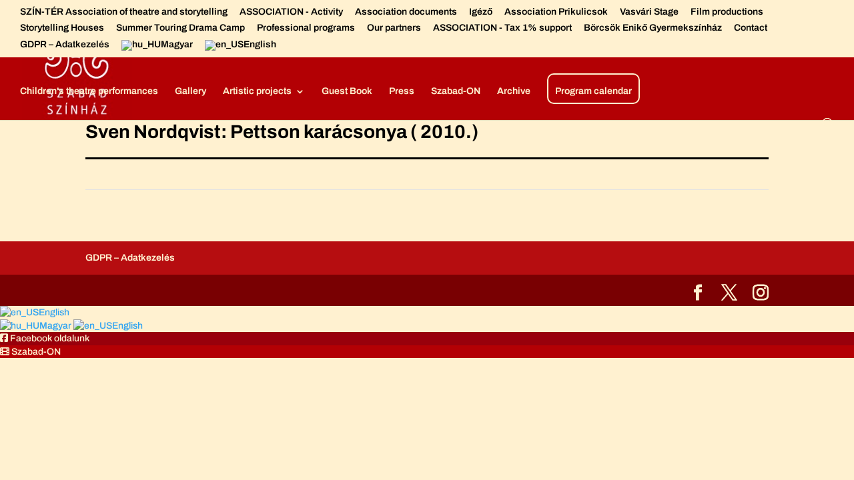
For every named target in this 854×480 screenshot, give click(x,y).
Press (401, 91)
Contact (750, 28)
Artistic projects (257, 91)
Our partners (394, 28)
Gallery (190, 91)
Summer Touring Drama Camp (180, 28)
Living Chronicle (684, 46)
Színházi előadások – (466, 46)
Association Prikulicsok (556, 12)
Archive (513, 91)
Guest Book (347, 91)
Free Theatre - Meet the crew (228, 46)
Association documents (406, 12)
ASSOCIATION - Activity (291, 12)
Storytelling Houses (62, 28)
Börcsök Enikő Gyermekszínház (653, 28)
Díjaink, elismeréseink (355, 46)
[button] (44, 338)
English (54, 312)
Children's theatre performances (89, 91)
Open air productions (573, 46)
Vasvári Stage (649, 12)
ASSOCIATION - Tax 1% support (502, 28)
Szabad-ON (455, 91)
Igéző (480, 12)
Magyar (56, 326)
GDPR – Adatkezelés (64, 44)
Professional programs (306, 28)
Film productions (727, 12)
